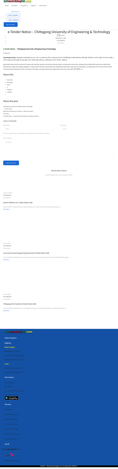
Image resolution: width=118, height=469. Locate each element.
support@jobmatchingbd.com (13, 368)
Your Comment (7, 138)
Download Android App (11, 395)
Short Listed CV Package (11, 429)
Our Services (8, 409)
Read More (6, 209)
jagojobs (26, 67)
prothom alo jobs (39, 67)
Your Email (63, 125)
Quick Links (42, 5)
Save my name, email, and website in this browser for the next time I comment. (27, 133)
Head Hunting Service (11, 439)
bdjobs (21, 67)
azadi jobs (73, 67)
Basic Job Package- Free (11, 414)
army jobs (27, 69)
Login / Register (13, 15)
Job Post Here (11, 25)
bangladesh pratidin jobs (62, 67)
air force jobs (34, 69)
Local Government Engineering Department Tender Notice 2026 (26, 253)
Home (7, 5)
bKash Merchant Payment (12, 460)
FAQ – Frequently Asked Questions (14, 391)
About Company (9, 382)
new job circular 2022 (67, 69)
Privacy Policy (9, 386)
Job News (14, 5)
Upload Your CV (15, 11)
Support (33, 5)
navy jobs (42, 69)
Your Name (6, 125)
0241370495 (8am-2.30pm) (12, 351)
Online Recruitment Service (12, 434)
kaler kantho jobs (50, 67)
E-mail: (7, 364)
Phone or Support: (10, 347)
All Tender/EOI (61, 40)
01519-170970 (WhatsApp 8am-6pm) (15, 355)
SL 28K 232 (6, 53)
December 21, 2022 (61, 38)
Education (24, 5)
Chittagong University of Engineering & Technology (36, 49)
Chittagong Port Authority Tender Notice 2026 (19, 304)
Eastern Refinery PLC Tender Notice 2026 (17, 202)
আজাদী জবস (64, 60)
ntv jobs (31, 67)
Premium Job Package (11, 424)
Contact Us (8, 343)
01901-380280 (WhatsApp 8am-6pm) (15, 360)
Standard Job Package (11, 419)
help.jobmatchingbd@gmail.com (14, 372)
